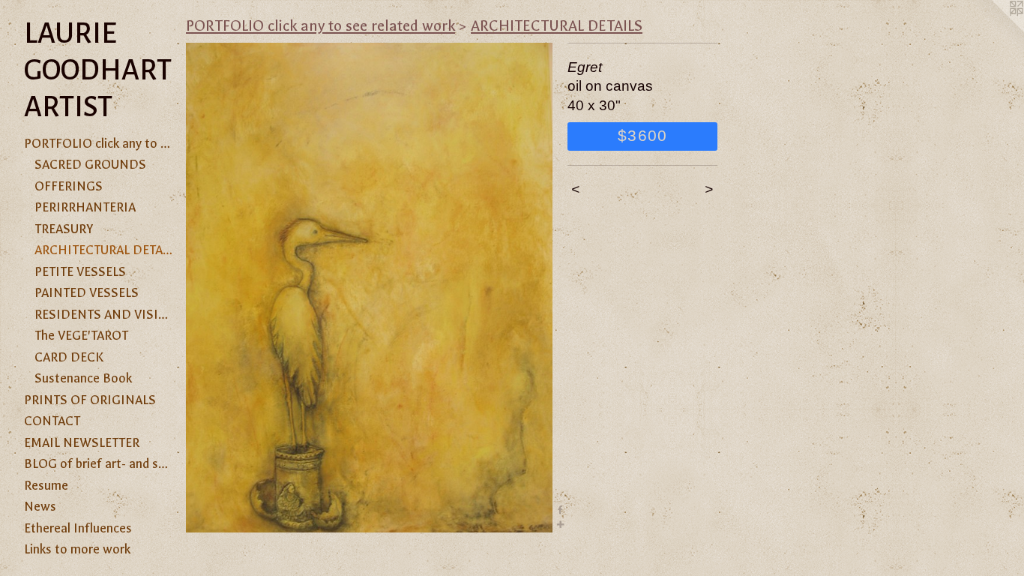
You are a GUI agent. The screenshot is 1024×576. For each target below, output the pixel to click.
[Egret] (369, 287)
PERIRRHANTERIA (85, 207)
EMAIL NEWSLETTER (81, 442)
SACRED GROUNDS (90, 164)
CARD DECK (68, 357)
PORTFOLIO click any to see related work (99, 143)
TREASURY (63, 228)
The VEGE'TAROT (81, 335)
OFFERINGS (68, 186)
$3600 (642, 135)
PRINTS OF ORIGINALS (90, 399)
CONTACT (52, 420)
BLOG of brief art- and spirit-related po (99, 463)
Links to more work (77, 549)
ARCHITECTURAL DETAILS (104, 249)
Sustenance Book (83, 378)
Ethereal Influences (78, 528)
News (40, 506)
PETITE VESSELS (80, 271)
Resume (46, 485)
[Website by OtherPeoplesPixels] (994, 30)
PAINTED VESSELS (86, 292)
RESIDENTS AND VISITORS (104, 314)
